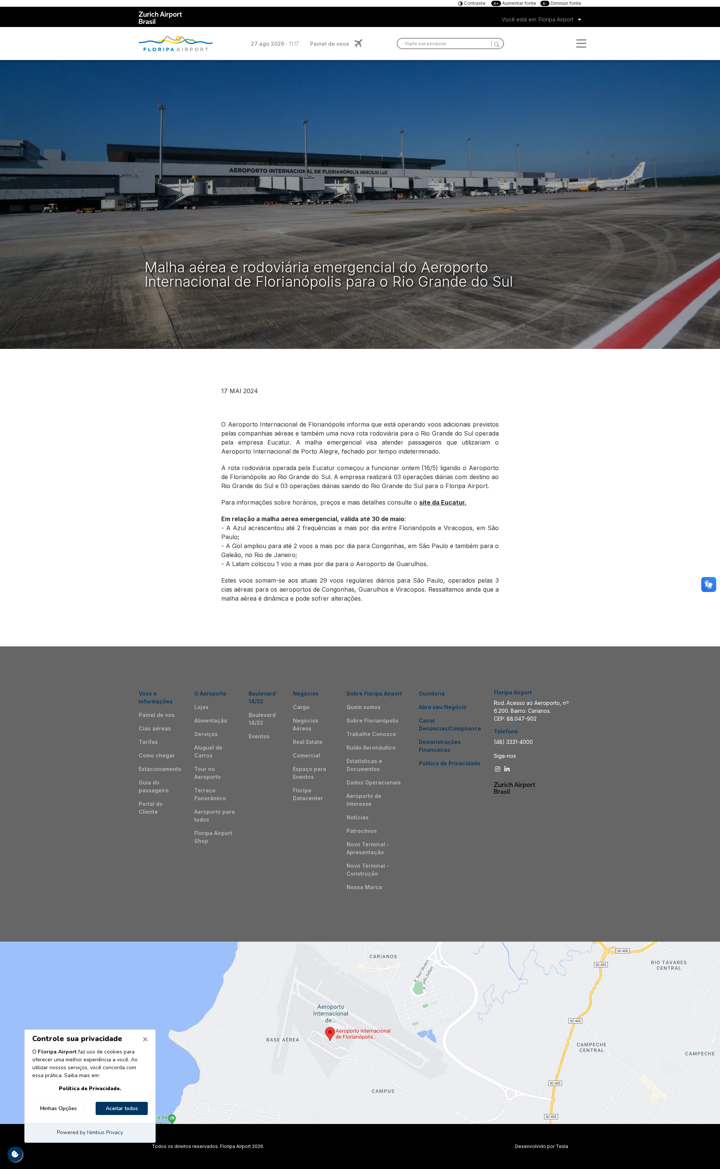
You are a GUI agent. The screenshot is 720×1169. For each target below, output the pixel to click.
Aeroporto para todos (214, 815)
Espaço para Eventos (309, 773)
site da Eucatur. (442, 502)
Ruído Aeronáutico (371, 747)
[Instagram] (498, 769)
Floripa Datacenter (308, 794)
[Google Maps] (360, 1033)
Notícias (357, 817)
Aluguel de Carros (208, 751)
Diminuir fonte (562, 3)
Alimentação (210, 720)
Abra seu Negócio (442, 707)
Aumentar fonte (515, 3)
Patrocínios (361, 831)
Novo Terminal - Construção (367, 869)
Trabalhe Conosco (371, 734)
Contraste (474, 3)
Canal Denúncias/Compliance (450, 724)
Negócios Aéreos (305, 724)
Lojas (201, 707)
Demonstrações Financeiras (440, 746)
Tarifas (148, 742)
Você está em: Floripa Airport (537, 19)
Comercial (306, 755)
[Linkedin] (508, 769)
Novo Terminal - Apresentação (367, 848)
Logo (176, 43)
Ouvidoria (432, 693)
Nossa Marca (364, 887)
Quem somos (363, 707)
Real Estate (307, 742)
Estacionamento (160, 769)
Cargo (301, 707)
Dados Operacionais (373, 782)
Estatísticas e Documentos (364, 765)
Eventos (259, 736)
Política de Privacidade (449, 763)
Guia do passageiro (154, 786)
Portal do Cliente (151, 808)
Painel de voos (329, 44)
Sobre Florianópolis (372, 720)
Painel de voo (157, 715)
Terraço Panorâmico (210, 794)
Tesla (562, 1146)
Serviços (206, 734)
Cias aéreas (155, 728)
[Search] (495, 43)
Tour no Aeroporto (207, 773)
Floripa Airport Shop (213, 837)
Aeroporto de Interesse (363, 800)
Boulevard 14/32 (262, 719)
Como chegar (157, 755)
